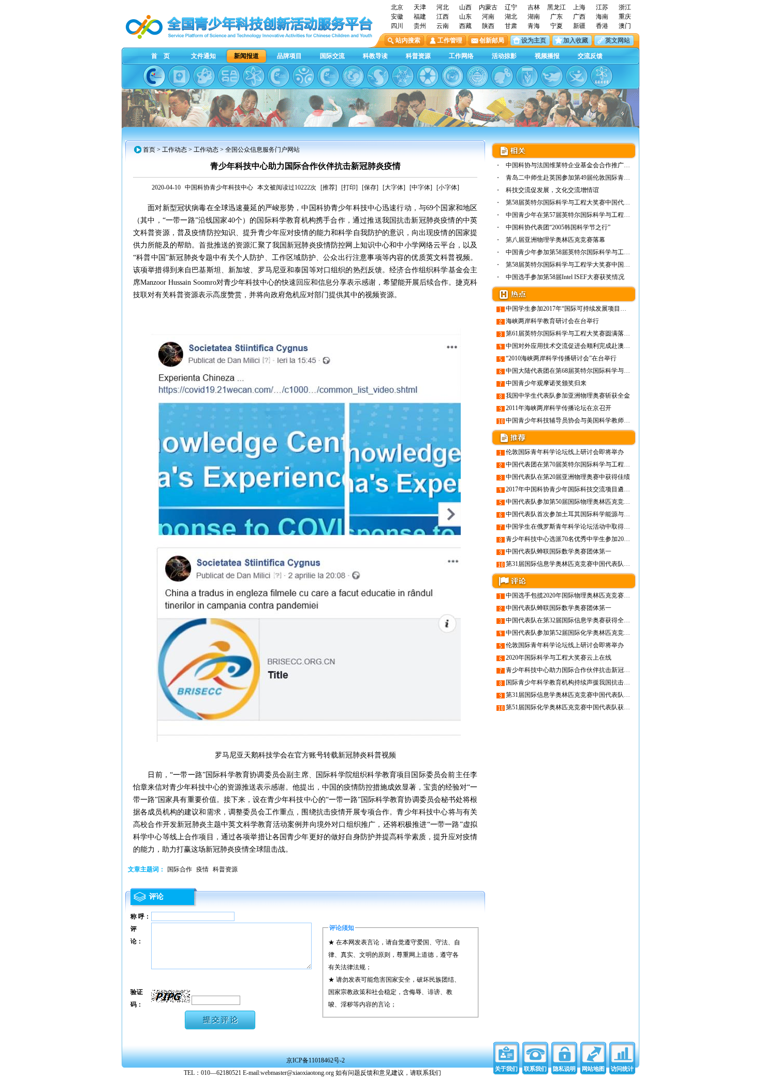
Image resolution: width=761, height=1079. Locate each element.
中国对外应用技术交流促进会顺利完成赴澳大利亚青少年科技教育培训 (602, 345)
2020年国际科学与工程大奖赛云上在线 (558, 657)
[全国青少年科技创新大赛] (179, 76)
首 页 (160, 56)
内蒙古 (488, 7)
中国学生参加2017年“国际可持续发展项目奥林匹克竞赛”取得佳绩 (595, 308)
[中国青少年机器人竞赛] (228, 76)
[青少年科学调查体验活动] (402, 76)
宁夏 (556, 26)
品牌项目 (289, 56)
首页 (149, 149)
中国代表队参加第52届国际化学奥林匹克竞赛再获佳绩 (580, 632)
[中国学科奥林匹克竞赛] (278, 76)
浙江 (625, 7)
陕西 (488, 26)
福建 (420, 16)
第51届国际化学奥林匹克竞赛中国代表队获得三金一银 (580, 707)
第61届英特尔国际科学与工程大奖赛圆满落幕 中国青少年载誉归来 (596, 333)
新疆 (579, 26)
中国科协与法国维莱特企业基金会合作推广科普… (574, 165)
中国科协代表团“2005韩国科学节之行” (558, 227)
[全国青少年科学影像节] (427, 76)
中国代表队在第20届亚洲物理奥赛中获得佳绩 (568, 476)
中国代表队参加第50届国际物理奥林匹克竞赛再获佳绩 (580, 501)
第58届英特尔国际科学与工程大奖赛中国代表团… (574, 202)
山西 (465, 7)
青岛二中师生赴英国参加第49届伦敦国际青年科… (574, 177)
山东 (465, 16)
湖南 (534, 16)
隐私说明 (564, 1069)
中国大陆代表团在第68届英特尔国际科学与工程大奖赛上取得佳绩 (596, 370)
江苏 (602, 7)
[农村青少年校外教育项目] (353, 76)
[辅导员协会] (527, 76)
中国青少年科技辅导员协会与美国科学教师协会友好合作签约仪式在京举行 (608, 420)
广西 (579, 16)
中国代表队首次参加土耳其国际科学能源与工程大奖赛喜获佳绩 (593, 514)
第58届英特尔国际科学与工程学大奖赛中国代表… (574, 264)
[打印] (349, 187)
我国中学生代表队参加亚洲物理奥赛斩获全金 (568, 395)
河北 (442, 7)
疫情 (202, 869)
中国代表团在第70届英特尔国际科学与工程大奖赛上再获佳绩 (590, 464)
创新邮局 (491, 40)
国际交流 (332, 56)
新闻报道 (246, 56)
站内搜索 (408, 40)
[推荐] (328, 187)
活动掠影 (504, 56)
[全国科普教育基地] (477, 76)
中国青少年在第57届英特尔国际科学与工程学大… (574, 214)
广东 (556, 16)
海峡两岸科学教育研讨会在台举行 (552, 321)
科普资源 (418, 56)
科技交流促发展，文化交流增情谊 (552, 190)
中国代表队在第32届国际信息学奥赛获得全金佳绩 (574, 620)
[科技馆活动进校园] (378, 76)
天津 (420, 7)
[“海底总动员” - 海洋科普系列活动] (551, 76)
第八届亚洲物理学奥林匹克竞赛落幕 (555, 239)
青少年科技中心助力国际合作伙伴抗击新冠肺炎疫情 (577, 670)
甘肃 (511, 26)
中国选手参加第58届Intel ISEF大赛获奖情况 (565, 277)
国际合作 (179, 869)
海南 (602, 16)
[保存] (370, 187)
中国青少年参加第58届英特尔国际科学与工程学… (574, 252)
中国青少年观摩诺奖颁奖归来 (546, 383)
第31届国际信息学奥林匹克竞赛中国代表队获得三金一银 (583, 563)
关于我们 (506, 1069)
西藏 (465, 26)
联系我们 (535, 1069)
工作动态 (174, 149)
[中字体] (420, 187)
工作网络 (461, 56)
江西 (442, 16)
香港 (602, 26)
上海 (579, 7)
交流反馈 (590, 56)
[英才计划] (576, 76)
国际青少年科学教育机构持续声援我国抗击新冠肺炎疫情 (583, 682)
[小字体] (447, 187)
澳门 (625, 26)
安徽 (397, 16)
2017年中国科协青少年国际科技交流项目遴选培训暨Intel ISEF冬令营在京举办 (612, 489)
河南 (488, 16)
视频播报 (547, 56)
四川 (397, 26)
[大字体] (394, 187)
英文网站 (617, 40)
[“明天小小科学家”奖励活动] (204, 76)
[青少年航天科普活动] (452, 76)
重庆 (625, 16)
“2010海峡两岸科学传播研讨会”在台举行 (561, 358)
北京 (397, 7)
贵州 (420, 26)
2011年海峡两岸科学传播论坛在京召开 (558, 408)
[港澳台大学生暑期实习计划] (303, 76)
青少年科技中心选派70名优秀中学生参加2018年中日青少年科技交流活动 (605, 539)
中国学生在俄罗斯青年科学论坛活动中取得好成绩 (574, 526)
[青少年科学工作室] (502, 76)
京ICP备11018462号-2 (315, 1060)
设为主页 (533, 40)
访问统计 (622, 1069)
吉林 (534, 7)
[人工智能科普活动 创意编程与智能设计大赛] (328, 76)
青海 (534, 26)
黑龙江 (556, 7)
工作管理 (449, 40)
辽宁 (511, 7)
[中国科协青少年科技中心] (154, 76)
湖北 (511, 16)
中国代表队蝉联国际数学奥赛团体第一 (558, 551)
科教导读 (375, 56)
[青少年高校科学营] (601, 76)
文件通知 (203, 56)
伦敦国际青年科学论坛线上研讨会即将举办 (565, 452)
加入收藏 (575, 40)
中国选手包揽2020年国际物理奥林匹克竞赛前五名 (574, 595)
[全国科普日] (253, 76)
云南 (442, 26)
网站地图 (593, 1069)
